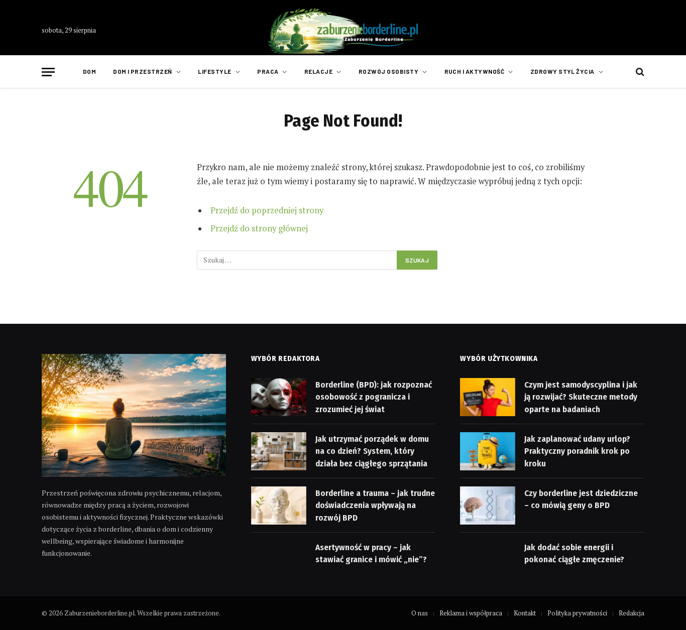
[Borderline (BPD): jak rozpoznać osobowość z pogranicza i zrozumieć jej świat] (278, 397)
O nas (419, 612)
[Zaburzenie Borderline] (343, 30)
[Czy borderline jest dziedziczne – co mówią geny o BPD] (487, 505)
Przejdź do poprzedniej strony (266, 210)
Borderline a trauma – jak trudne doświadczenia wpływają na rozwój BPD (375, 505)
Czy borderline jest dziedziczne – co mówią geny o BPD (581, 499)
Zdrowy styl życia (562, 71)
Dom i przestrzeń (142, 71)
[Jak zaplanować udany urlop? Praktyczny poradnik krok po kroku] (487, 451)
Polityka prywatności (577, 612)
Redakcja (631, 612)
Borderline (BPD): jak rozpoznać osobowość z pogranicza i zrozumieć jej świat (373, 397)
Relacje (318, 71)
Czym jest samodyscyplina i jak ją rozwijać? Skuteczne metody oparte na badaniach (580, 397)
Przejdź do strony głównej (259, 228)
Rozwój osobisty (388, 71)
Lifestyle (214, 71)
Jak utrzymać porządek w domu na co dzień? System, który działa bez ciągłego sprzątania (372, 451)
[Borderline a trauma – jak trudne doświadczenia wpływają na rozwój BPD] (278, 505)
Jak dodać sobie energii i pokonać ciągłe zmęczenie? (574, 553)
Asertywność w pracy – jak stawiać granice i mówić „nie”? (371, 553)
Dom (89, 71)
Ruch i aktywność (474, 71)
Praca (267, 71)
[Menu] (48, 72)
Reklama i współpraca (470, 612)
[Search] (639, 72)
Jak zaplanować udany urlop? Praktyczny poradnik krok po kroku (577, 451)
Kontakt (525, 612)
